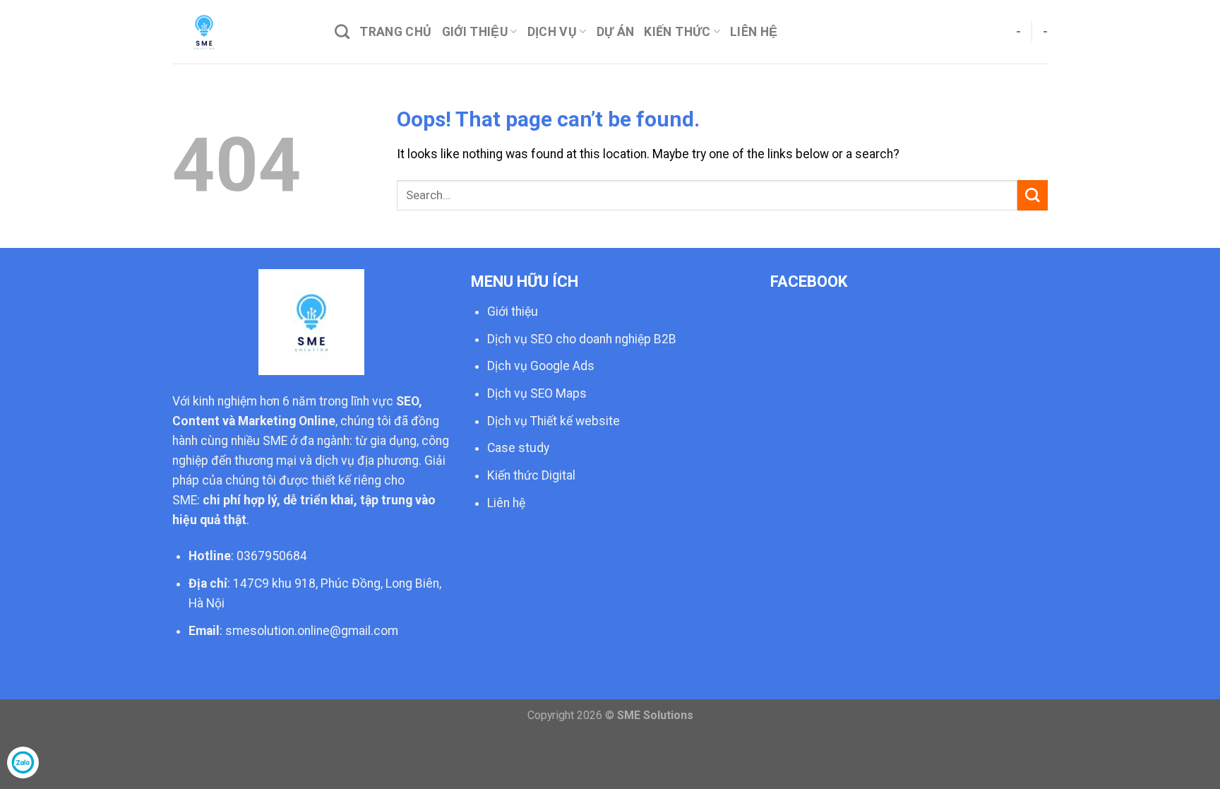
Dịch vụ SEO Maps (537, 393)
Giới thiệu (475, 32)
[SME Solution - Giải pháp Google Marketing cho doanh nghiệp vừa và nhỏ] (242, 32)
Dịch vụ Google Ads (540, 366)
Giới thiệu (512, 311)
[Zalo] (23, 762)
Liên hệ (506, 503)
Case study (518, 448)
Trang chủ (395, 32)
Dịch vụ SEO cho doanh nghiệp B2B (581, 339)
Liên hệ (753, 32)
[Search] (342, 31)
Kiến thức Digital (531, 475)
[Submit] (1032, 195)
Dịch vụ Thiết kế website (553, 421)
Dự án (616, 32)
